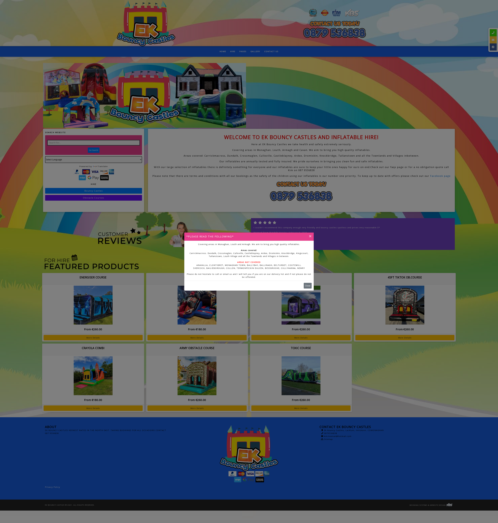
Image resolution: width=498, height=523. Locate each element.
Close (307, 285)
